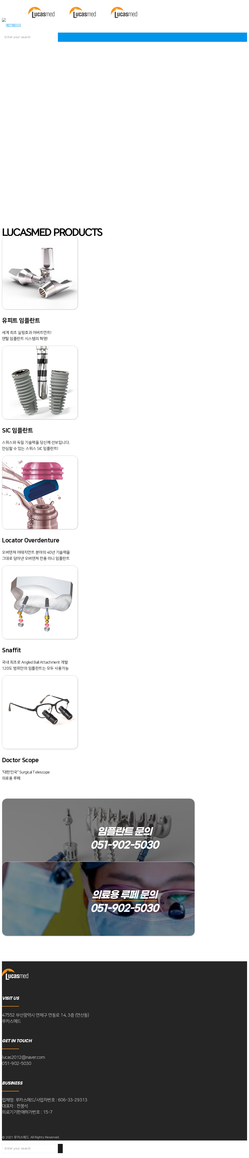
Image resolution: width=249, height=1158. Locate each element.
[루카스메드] (73, 25)
